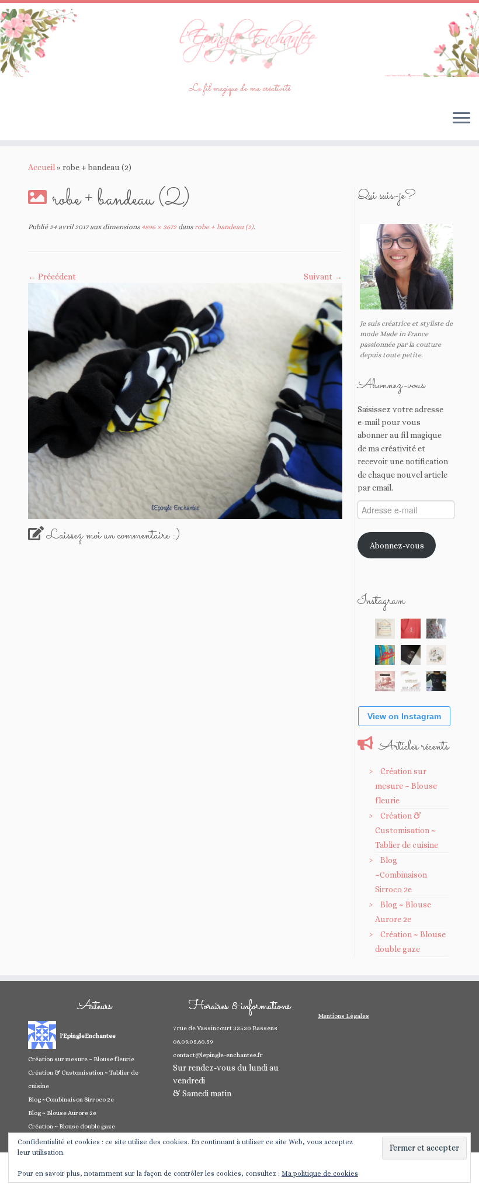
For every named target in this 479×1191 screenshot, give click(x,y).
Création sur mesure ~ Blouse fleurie (406, 786)
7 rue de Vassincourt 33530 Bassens (225, 1028)
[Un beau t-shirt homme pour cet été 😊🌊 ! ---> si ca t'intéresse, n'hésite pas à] (411, 655)
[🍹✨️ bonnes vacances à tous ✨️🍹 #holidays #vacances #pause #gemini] (385, 628)
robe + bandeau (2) (223, 227)
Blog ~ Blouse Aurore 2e (62, 1113)
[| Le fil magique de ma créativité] (239, 43)
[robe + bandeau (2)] (185, 400)
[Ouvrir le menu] (461, 119)
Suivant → (323, 276)
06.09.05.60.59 (193, 1041)
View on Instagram (404, 716)
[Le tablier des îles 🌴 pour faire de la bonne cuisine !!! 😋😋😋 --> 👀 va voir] (385, 655)
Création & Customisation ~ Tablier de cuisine (406, 830)
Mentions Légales (343, 1016)
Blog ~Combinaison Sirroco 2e (401, 874)
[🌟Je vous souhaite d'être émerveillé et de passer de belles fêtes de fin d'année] (411, 681)
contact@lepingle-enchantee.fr (218, 1055)
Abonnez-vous (397, 545)
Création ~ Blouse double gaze (71, 1126)
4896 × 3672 (158, 227)
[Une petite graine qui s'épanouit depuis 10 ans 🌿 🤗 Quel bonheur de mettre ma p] (436, 655)
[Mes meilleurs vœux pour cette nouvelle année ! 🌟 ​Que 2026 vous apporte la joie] (385, 681)
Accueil (41, 167)
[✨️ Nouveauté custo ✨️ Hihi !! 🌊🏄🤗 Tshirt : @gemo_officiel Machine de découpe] (411, 628)
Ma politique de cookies (320, 1173)
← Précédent (52, 276)
